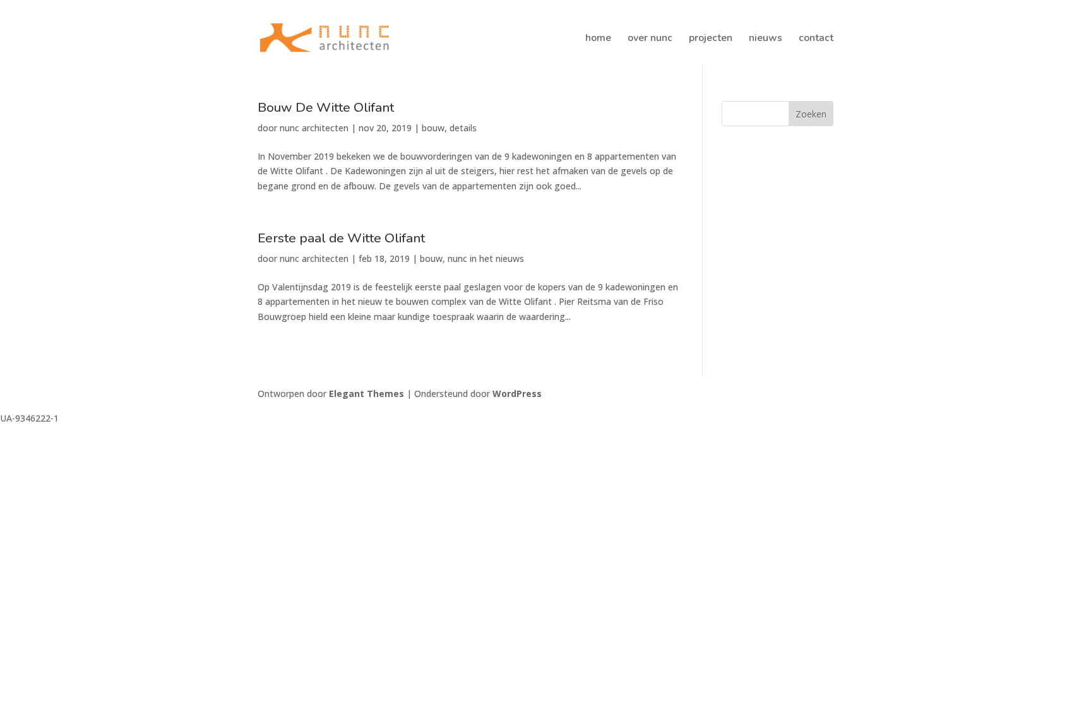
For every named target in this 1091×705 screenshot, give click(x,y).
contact (816, 39)
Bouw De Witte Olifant (326, 107)
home (598, 39)
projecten (710, 39)
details (463, 128)
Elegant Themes (366, 394)
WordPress (517, 394)
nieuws (765, 39)
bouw (433, 128)
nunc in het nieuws (486, 258)
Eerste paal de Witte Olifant (341, 238)
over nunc (650, 39)
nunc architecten (314, 128)
